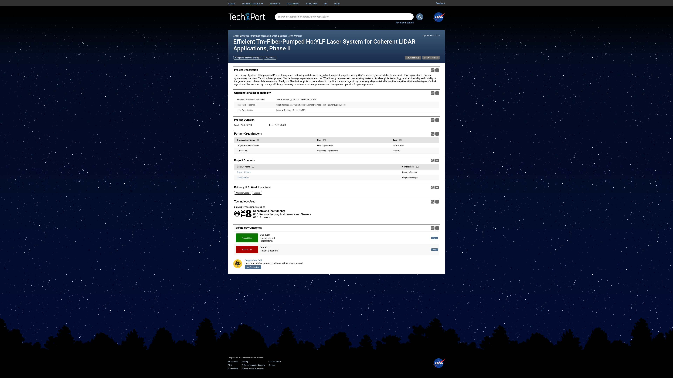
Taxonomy (293, 3)
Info (432, 70)
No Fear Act (233, 361)
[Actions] (258, 140)
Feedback (440, 3)
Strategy (311, 3)
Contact (271, 365)
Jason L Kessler (244, 172)
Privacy (245, 361)
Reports (275, 3)
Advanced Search (405, 22)
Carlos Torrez (243, 178)
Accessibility (233, 368)
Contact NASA (274, 361)
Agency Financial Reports (253, 368)
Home (231, 3)
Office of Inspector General (253, 365)
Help (337, 3)
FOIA (230, 365)
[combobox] (344, 16)
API (325, 3)
